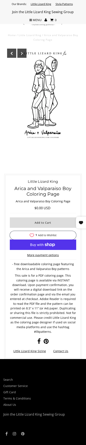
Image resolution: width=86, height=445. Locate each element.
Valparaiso (43, 269)
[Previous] (11, 53)
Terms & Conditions (17, 398)
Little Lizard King (41, 4)
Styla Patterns (64, 4)
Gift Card (9, 392)
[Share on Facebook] (39, 342)
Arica (25, 269)
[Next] (22, 53)
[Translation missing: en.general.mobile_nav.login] (45, 20)
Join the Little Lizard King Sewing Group (43, 12)
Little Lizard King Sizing (29, 351)
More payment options (43, 255)
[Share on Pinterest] (46, 342)
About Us (9, 405)
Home (12, 35)
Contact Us (60, 351)
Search (8, 380)
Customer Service (15, 386)
